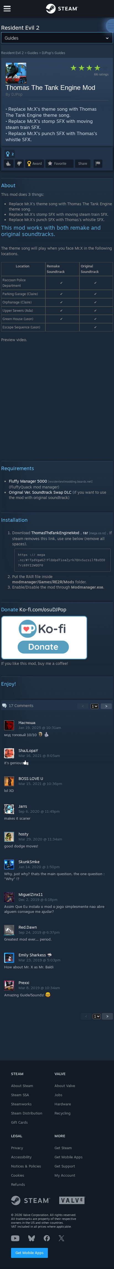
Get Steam (63, 1148)
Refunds (18, 1184)
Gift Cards (19, 1122)
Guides (32, 53)
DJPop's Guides (53, 53)
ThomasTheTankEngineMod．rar (59, 532)
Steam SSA (20, 1095)
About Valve (65, 1085)
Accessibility (21, 1157)
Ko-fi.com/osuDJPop (42, 609)
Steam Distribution (26, 1113)
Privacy (17, 1148)
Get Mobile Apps (29, 1252)
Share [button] (82, 163)
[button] (9, 154)
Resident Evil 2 (12, 53)
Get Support (65, 1166)
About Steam (22, 1085)
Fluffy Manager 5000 (28, 481)
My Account (65, 1175)
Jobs (58, 1095)
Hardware (63, 1104)
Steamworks (21, 1104)
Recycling (63, 1113)
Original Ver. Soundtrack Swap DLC (40, 492)
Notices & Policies (26, 1166)
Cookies (17, 1175)
